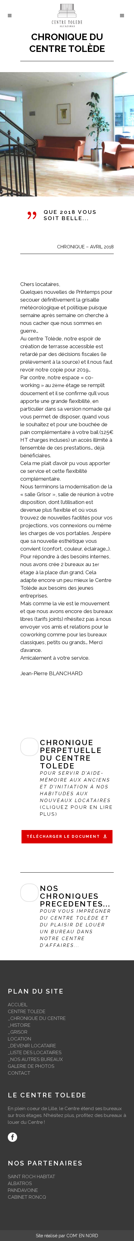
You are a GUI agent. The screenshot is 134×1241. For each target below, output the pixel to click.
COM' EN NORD (82, 1235)
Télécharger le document (63, 836)
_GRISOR (17, 1032)
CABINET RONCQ (27, 1197)
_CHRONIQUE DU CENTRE (37, 1018)
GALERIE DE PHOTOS (31, 1066)
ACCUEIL (17, 1005)
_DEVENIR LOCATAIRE (32, 1046)
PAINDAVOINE (23, 1190)
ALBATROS (20, 1183)
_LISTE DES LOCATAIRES (34, 1052)
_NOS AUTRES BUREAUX (35, 1059)
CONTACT (19, 1073)
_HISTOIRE (19, 1025)
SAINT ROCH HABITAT (31, 1176)
